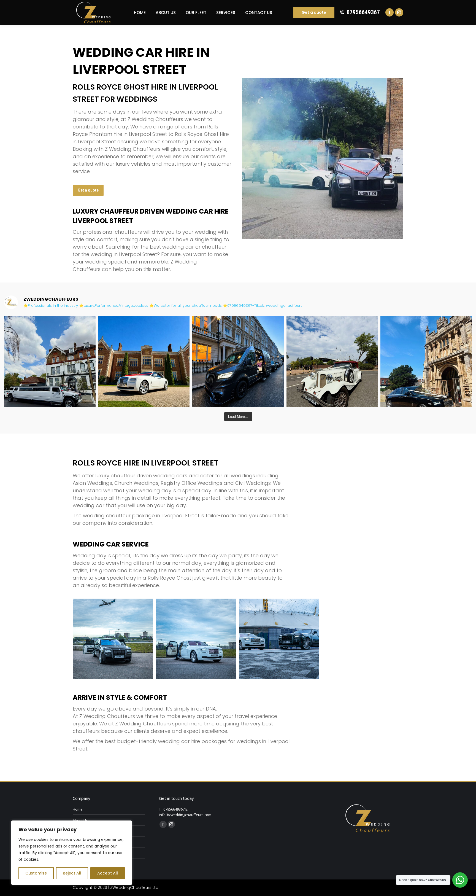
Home (78, 809)
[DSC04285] (279, 639)
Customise (36, 873)
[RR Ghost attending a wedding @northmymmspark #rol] (144, 361)
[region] (71, 852)
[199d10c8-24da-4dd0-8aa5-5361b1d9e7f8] (196, 639)
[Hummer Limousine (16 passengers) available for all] (50, 361)
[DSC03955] (113, 639)
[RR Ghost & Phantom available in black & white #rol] (426, 361)
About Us (80, 820)
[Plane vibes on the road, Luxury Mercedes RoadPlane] (238, 361)
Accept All (107, 873)
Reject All (72, 873)
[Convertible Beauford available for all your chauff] (332, 361)
